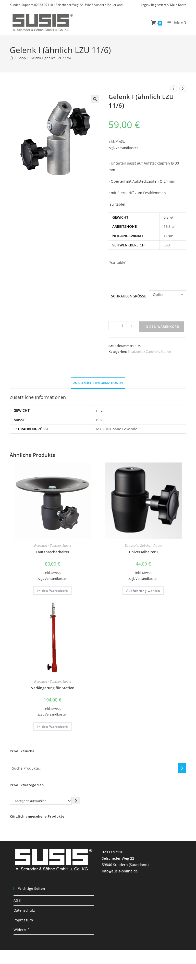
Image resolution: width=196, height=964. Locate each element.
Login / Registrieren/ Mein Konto (163, 5)
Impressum (23, 920)
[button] (95, 99)
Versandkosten (127, 148)
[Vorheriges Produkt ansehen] (173, 88)
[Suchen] (182, 768)
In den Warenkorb (161, 326)
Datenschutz (24, 910)
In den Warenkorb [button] (52, 591)
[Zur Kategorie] (76, 800)
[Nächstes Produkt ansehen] (182, 88)
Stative (166, 351)
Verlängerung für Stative (52, 687)
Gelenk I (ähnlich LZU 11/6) (51, 58)
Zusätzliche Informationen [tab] (98, 383)
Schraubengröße (128, 296)
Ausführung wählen (143, 591)
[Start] (11, 58)
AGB (17, 900)
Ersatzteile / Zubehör (143, 351)
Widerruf (21, 929)
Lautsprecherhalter (52, 551)
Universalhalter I (143, 551)
